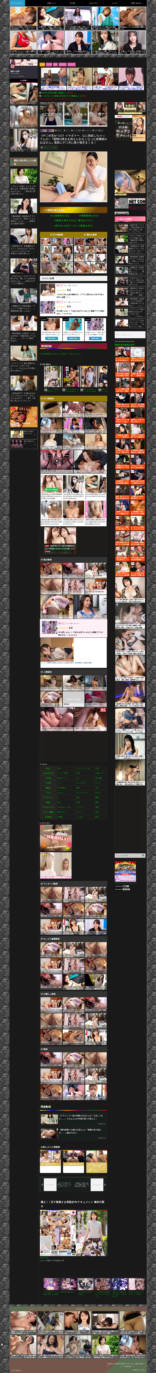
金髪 (78, 802)
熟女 (101, 130)
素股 (97, 807)
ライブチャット (48, 797)
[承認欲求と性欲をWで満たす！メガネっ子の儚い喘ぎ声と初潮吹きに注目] (79, 257)
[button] (143, 855)
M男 (96, 802)
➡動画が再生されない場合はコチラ (73, 220)
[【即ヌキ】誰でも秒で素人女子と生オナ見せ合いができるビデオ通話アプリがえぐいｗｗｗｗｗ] (24, 117)
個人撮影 (98, 778)
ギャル (60, 793)
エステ (97, 783)
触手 (97, 817)
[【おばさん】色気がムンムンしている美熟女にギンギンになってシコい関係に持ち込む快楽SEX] (68, 241)
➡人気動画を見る (60, 215)
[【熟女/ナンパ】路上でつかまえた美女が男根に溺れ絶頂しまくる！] (45, 241)
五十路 (44, 130)
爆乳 (78, 788)
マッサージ (87, 130)
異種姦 (60, 817)
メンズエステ (82, 783)
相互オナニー (63, 812)
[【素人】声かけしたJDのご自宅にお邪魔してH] (79, 249)
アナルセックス (48, 807)
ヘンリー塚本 (63, 773)
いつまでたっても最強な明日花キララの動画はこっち (61, 96)
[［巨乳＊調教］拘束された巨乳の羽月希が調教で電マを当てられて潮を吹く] (101, 241)
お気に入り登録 (49, 147)
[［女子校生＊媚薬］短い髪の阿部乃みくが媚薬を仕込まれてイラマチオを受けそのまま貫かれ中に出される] (101, 249)
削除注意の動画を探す (125, 345)
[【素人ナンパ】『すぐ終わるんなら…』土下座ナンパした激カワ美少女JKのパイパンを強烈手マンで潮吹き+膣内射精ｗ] (101, 257)
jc (58, 797)
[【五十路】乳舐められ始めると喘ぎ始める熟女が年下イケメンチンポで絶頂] (68, 257)
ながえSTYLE (48, 773)
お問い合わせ (139, 1364)
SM (96, 788)
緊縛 (55, 64)
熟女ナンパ (62, 778)
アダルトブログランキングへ (126, 883)
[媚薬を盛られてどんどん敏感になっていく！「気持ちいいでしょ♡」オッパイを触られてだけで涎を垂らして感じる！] (90, 249)
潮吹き (51, 130)
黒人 (59, 802)
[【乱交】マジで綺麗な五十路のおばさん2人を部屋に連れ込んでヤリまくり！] (65, 267)
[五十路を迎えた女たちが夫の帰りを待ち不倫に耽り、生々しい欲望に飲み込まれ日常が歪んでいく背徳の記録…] (56, 257)
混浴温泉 (62, 64)
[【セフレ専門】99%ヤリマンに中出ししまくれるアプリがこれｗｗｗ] (24, 94)
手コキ (97, 793)
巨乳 (78, 773)
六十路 (49, 64)
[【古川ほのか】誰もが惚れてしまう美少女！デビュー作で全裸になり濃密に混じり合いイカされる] (90, 257)
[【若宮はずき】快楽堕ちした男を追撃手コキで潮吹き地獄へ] (79, 241)
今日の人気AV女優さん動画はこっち (55, 93)
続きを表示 (46, 823)
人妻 (95, 130)
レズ (59, 783)
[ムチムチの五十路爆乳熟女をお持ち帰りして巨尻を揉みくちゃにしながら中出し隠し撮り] (48, 267)
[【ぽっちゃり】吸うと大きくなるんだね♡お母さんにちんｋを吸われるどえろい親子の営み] (45, 257)
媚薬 (97, 797)
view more (80, 1309)
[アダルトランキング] (125, 868)
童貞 (97, 812)
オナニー (80, 812)
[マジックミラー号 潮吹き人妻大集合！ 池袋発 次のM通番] (99, 267)
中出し (48, 768)
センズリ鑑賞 (77, 130)
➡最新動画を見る (88, 215)
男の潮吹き (62, 788)
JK (78, 778)
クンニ (68, 130)
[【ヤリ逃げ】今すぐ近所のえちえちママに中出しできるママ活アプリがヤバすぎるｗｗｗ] (24, 140)
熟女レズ (71, 64)
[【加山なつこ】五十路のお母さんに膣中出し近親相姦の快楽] (56, 249)
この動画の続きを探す (54, 210)
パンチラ (80, 807)
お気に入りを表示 (114, 1364)
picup (42, 64)
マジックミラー (82, 793)
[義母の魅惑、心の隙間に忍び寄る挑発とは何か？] (45, 249)
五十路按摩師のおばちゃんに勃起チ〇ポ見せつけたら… (61, 354)
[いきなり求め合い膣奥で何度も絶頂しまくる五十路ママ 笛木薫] (68, 249)
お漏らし (59, 130)
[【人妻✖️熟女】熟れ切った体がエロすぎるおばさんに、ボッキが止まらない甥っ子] (56, 241)
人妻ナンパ (99, 773)
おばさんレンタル (64, 807)
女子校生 (48, 817)
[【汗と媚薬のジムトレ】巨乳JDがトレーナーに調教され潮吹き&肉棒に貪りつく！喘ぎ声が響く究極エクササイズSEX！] (82, 267)
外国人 (48, 802)
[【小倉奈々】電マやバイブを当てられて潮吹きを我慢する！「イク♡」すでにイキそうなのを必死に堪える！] (90, 241)
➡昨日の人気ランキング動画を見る (73, 226)
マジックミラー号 (83, 768)
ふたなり (80, 817)
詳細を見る (44, 1257)
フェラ (48, 793)
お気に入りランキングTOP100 (127, 1365)
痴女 (78, 797)
